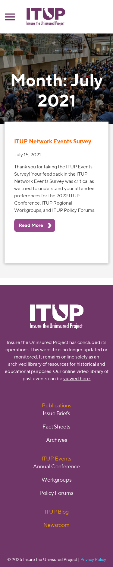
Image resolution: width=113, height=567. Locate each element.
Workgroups (57, 479)
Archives (56, 440)
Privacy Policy (93, 559)
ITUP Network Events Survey (52, 141)
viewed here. (77, 378)
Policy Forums (56, 493)
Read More (31, 225)
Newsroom (56, 525)
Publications (56, 405)
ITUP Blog (57, 511)
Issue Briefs (56, 413)
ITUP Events (56, 458)
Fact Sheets (56, 426)
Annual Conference (56, 466)
